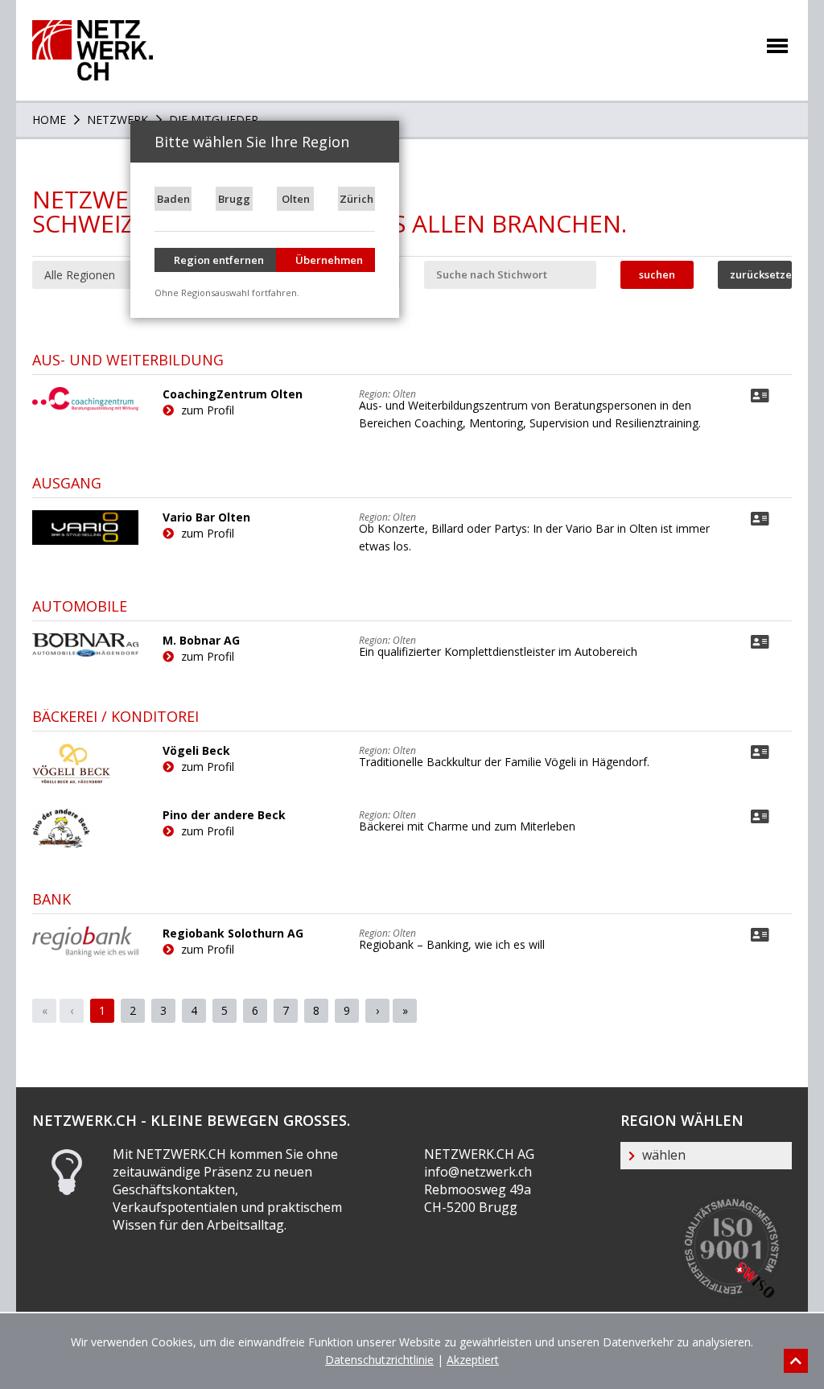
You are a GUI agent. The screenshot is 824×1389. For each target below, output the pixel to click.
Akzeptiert (473, 1359)
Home (49, 119)
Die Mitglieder (212, 119)
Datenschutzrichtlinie (379, 1359)
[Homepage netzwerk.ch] (92, 28)
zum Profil (206, 410)
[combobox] (118, 275)
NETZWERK (116, 119)
